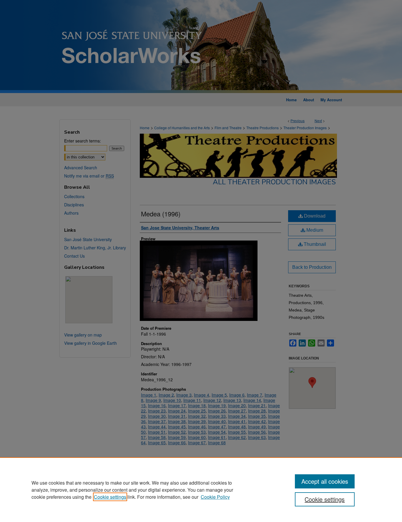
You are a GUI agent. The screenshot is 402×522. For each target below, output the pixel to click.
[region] (201, 489)
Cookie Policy (215, 496)
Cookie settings (110, 496)
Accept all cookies (324, 481)
